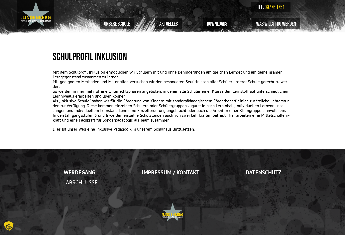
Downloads (217, 24)
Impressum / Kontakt (170, 172)
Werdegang (79, 172)
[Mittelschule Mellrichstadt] (35, 14)
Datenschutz (263, 172)
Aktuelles (168, 24)
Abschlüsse (82, 182)
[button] (9, 226)
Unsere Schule (117, 24)
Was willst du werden (276, 24)
